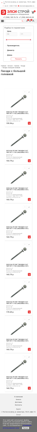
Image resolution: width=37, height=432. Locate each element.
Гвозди (23, 66)
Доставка (18, 402)
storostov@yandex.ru (27, 6)
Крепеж (17, 66)
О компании (18, 396)
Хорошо (25, 428)
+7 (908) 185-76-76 (10, 17)
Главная (3, 66)
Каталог (10, 66)
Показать (18, 59)
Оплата (18, 399)
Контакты (18, 405)
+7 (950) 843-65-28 (26, 17)
